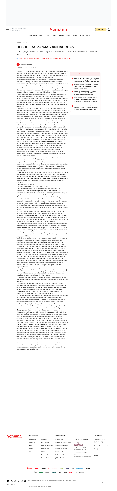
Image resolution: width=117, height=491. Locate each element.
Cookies (96, 455)
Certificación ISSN (59, 454)
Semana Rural (45, 448)
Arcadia (31, 448)
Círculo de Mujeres (46, 454)
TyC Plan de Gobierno (61, 458)
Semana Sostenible (46, 458)
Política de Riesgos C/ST (61, 448)
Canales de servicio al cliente (102, 446)
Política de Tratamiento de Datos (63, 442)
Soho (30, 451)
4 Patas (31, 458)
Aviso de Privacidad (13, 485)
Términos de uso (59, 439)
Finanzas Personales (47, 445)
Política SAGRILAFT (60, 451)
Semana (19, 42)
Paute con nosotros (99, 452)
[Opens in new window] (12, 481)
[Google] (8, 481)
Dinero (30, 445)
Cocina (43, 451)
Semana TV (32, 442)
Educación (44, 439)
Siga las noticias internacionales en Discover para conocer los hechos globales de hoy (44, 58)
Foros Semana (45, 442)
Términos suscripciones (61, 445)
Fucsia (30, 454)
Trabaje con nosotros (100, 449)
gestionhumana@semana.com (82, 456)
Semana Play (32, 439)
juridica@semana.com (80, 449)
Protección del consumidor (81, 439)
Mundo (25, 42)
